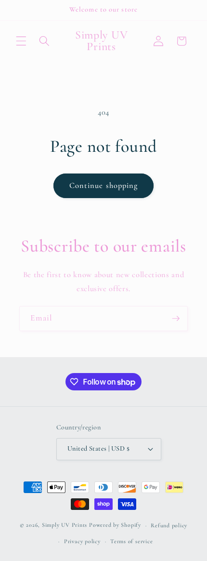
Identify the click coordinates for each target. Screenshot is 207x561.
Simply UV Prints (64, 525)
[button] (21, 41)
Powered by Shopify (115, 525)
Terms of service (131, 541)
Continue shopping (103, 185)
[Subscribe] (175, 318)
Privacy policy (82, 541)
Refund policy (169, 525)
